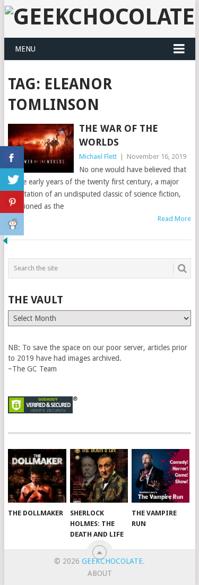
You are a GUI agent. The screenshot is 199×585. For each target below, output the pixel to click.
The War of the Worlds (118, 135)
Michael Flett (98, 156)
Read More (174, 219)
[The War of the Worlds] (41, 148)
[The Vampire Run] (160, 476)
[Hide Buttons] (5, 243)
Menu (25, 49)
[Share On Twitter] (12, 179)
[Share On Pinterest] (12, 202)
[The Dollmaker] (37, 476)
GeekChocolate (112, 561)
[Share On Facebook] (12, 157)
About (100, 573)
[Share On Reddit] (12, 224)
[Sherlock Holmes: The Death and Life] (99, 476)
